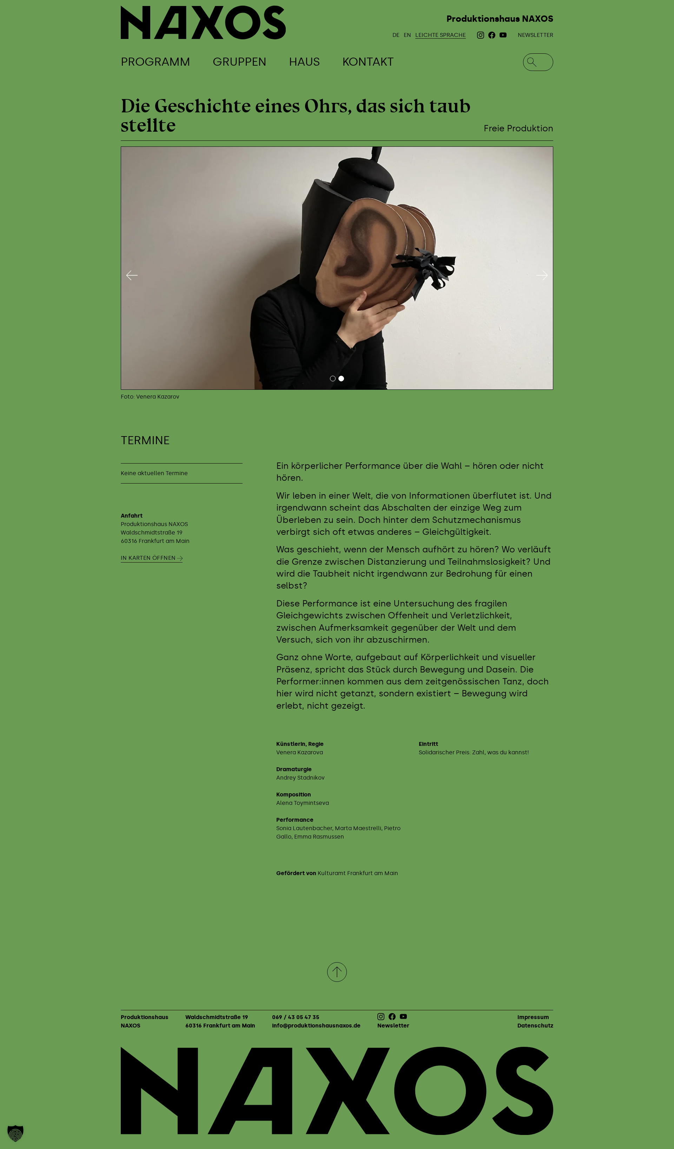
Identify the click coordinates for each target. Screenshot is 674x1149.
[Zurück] (132, 275)
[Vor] (542, 275)
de (395, 35)
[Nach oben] (337, 972)
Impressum (533, 1017)
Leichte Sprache (440, 35)
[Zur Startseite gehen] (203, 22)
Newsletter (535, 35)
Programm (155, 62)
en (407, 35)
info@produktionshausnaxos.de (316, 1025)
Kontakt (368, 62)
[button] (15, 1133)
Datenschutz (535, 1025)
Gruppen (239, 62)
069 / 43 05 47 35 (295, 1017)
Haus (304, 62)
